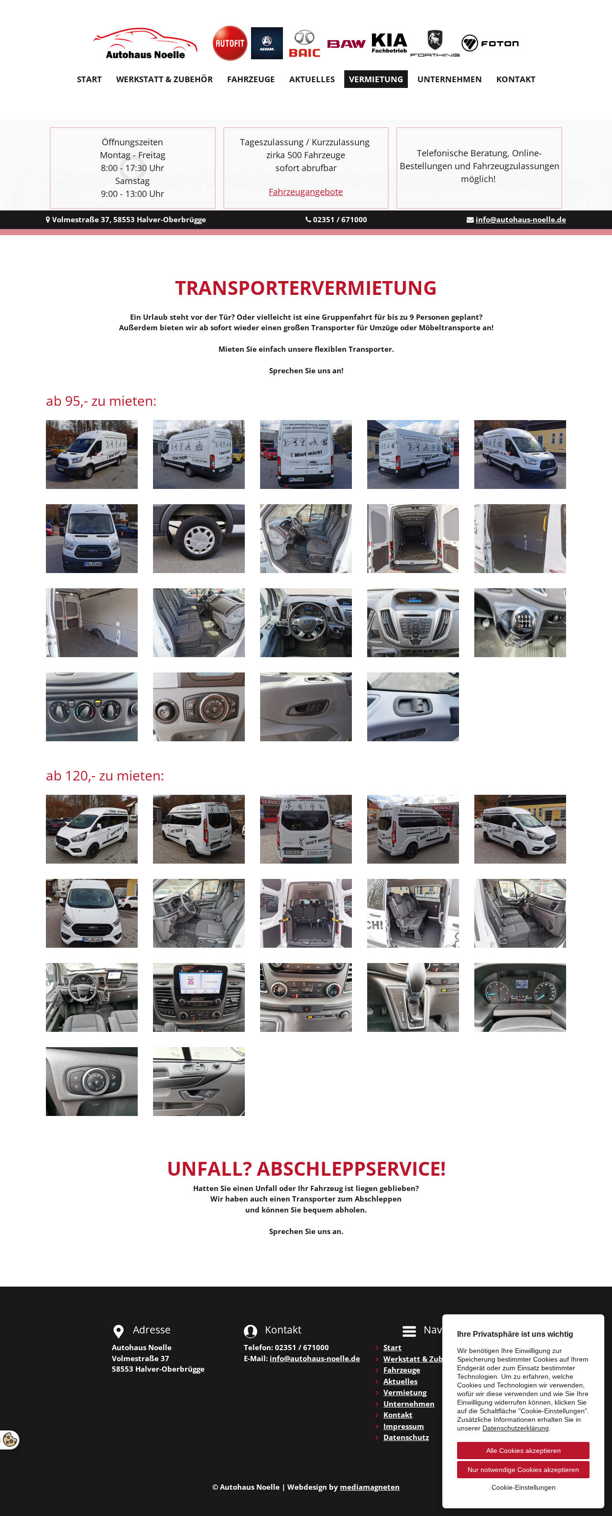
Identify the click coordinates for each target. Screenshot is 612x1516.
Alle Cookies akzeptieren (523, 1450)
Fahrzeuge (251, 79)
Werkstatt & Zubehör (164, 79)
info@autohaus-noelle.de (521, 219)
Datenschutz (406, 1437)
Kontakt (516, 79)
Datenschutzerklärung (515, 1428)
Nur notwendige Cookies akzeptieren (523, 1469)
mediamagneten (370, 1487)
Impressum (403, 1426)
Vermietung (376, 79)
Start (89, 79)
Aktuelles (312, 79)
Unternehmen (449, 79)
